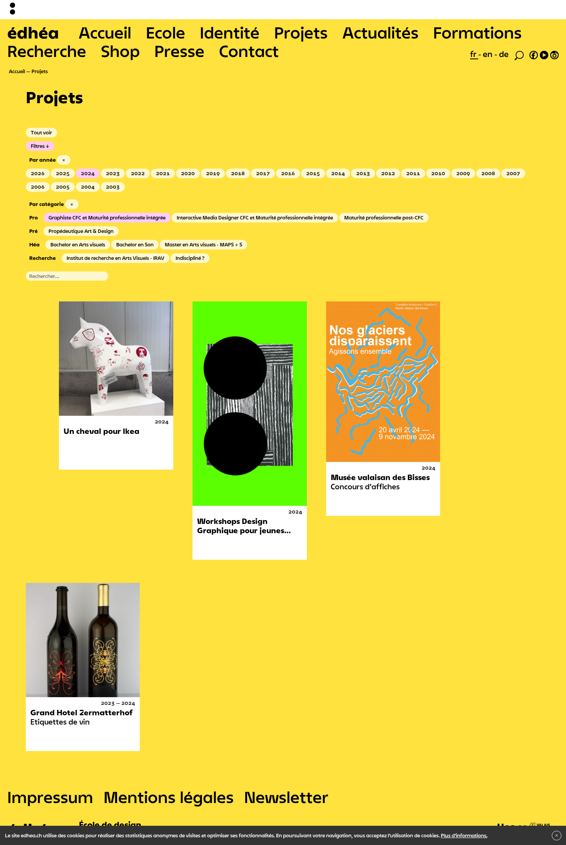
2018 (238, 173)
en (488, 54)
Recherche (46, 51)
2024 (88, 173)
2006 (38, 187)
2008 (488, 173)
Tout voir (41, 132)
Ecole (165, 32)
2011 (413, 173)
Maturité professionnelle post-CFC (384, 217)
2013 (363, 173)
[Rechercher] (519, 54)
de (504, 54)
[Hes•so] (524, 822)
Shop (120, 51)
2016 (288, 173)
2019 (213, 173)
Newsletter (286, 797)
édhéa (33, 32)
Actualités (380, 32)
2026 (38, 173)
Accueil (105, 32)
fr (474, 54)
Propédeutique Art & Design (81, 231)
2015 (313, 173)
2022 (138, 173)
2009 (463, 173)
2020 (188, 173)
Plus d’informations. (464, 835)
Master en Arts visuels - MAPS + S (203, 244)
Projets (301, 32)
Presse (179, 51)
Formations (477, 32)
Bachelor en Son (135, 244)
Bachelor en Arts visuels (77, 244)
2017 (263, 173)
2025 (63, 173)
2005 (63, 187)
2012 (388, 173)
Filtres (38, 146)
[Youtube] (544, 54)
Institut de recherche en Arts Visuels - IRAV (115, 258)
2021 (163, 173)
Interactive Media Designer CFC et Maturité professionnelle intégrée (255, 217)
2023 (113, 173)
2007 (513, 173)
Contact (249, 51)
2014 (338, 173)
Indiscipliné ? (190, 258)
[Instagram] (554, 54)
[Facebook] (533, 54)
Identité (230, 32)
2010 (438, 173)
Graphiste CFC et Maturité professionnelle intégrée (107, 217)
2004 (88, 187)
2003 (113, 187)
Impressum (50, 797)
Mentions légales (169, 797)
